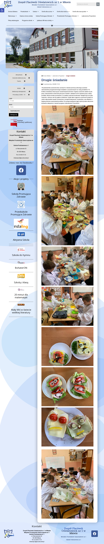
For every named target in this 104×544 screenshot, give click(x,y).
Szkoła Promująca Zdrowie (44, 16)
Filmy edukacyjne (13, 20)
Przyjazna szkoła (27, 20)
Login (10, 98)
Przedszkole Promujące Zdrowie (67, 16)
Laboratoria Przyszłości (89, 16)
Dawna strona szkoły (26, 16)
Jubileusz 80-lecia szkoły (44, 20)
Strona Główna (12, 11)
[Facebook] (21, 170)
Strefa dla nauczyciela (79, 11)
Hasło (10, 104)
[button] (2, 10)
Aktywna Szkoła (21, 239)
